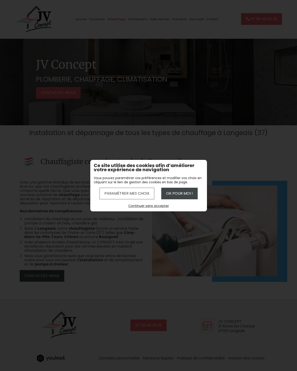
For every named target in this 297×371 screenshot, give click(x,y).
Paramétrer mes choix (126, 193)
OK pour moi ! (179, 193)
